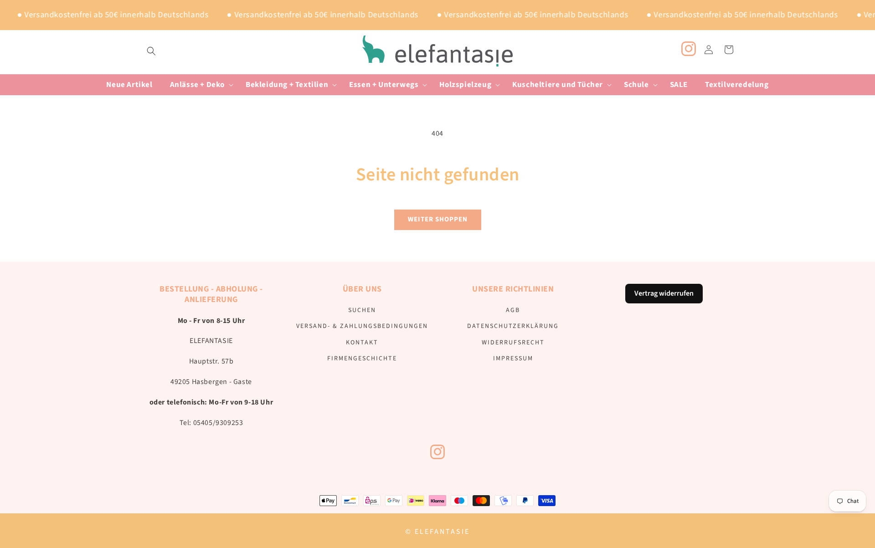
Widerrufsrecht (513, 342)
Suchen (362, 310)
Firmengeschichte (362, 358)
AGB (513, 310)
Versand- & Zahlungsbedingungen (362, 326)
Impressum (513, 358)
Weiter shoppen (438, 219)
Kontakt (362, 342)
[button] (151, 51)
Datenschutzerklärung (513, 326)
